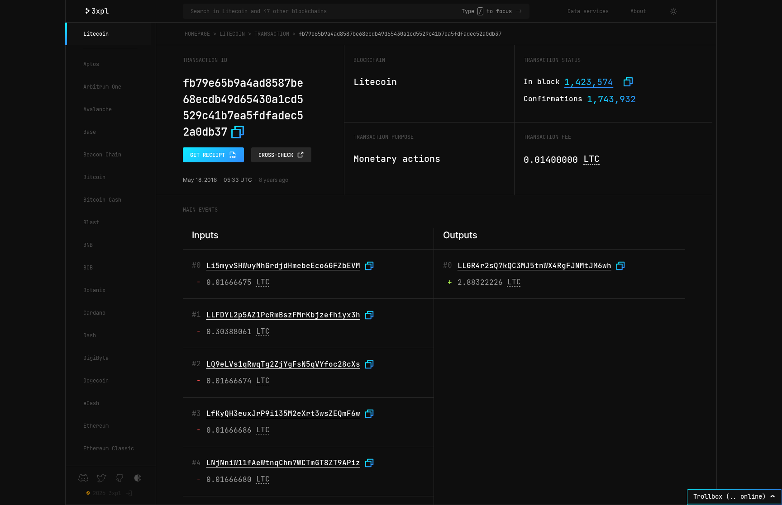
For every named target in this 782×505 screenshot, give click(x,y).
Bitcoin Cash (102, 199)
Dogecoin (96, 380)
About (638, 11)
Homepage (197, 34)
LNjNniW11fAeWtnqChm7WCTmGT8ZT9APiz (283, 462)
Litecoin (96, 34)
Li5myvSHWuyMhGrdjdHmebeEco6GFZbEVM (283, 265)
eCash (91, 403)
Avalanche (97, 109)
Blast (91, 222)
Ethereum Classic (108, 448)
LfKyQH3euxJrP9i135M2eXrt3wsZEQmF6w (283, 413)
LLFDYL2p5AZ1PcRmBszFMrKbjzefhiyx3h (283, 315)
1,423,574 (588, 82)
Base (89, 132)
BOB (88, 267)
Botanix (94, 290)
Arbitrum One (102, 86)
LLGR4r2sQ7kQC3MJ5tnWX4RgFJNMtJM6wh (534, 265)
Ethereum (96, 425)
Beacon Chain (102, 154)
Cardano (94, 312)
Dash (89, 335)
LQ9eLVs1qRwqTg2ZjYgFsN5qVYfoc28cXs (283, 364)
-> (518, 11)
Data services (588, 11)
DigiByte (96, 358)
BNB (88, 245)
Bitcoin (94, 177)
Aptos (91, 64)
